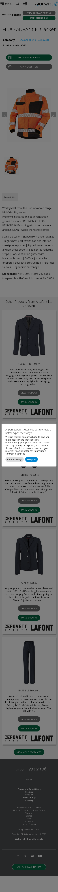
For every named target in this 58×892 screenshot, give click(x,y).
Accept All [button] (31, 459)
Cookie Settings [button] (14, 459)
